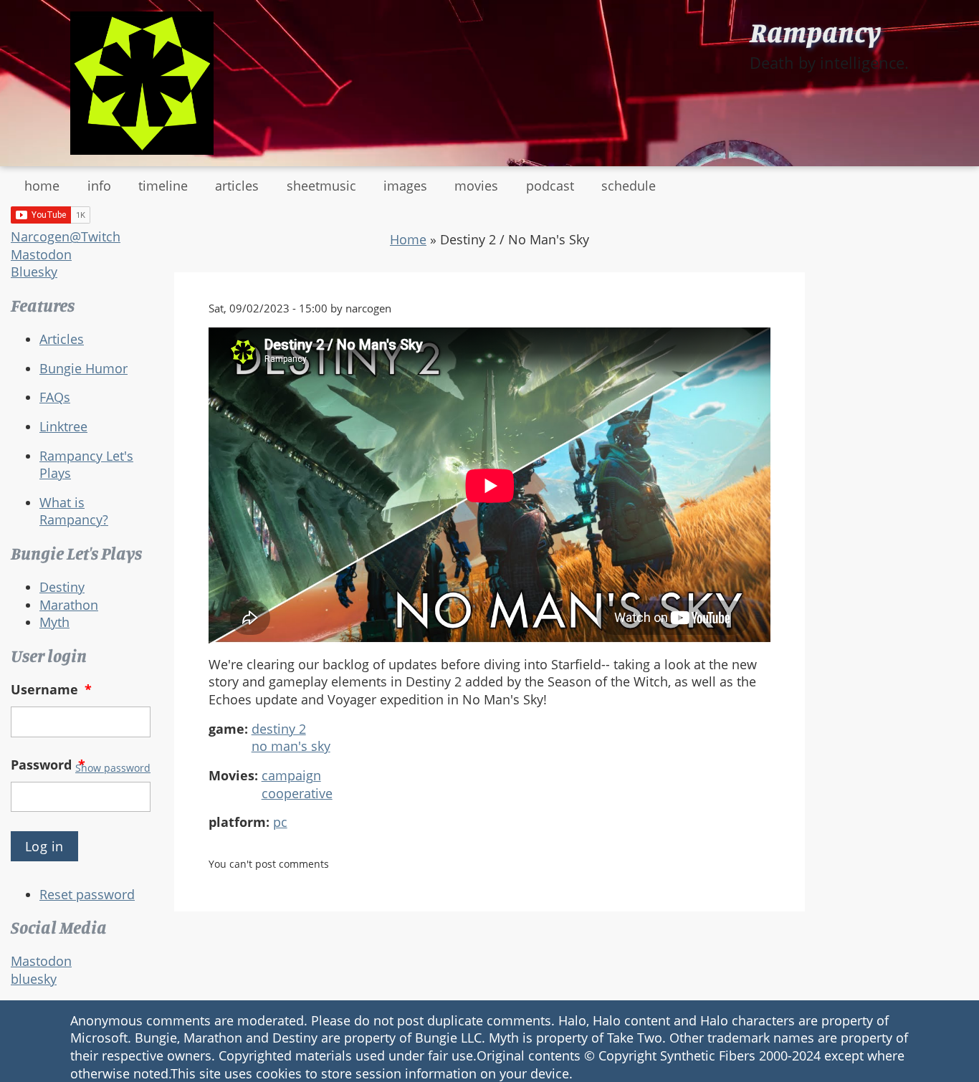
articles (237, 185)
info (99, 185)
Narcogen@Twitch (65, 236)
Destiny (62, 586)
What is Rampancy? (73, 511)
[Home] (142, 83)
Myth (54, 622)
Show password (113, 768)
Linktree (63, 426)
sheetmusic (321, 185)
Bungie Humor (83, 368)
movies (476, 185)
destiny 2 (279, 728)
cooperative (297, 793)
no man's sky (291, 746)
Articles (61, 339)
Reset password (87, 894)
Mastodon (41, 254)
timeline (163, 185)
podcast (550, 185)
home (41, 185)
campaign (291, 775)
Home (408, 239)
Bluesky (34, 271)
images (405, 185)
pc (280, 821)
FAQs (54, 397)
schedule (628, 185)
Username (51, 689)
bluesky (34, 978)
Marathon (68, 604)
